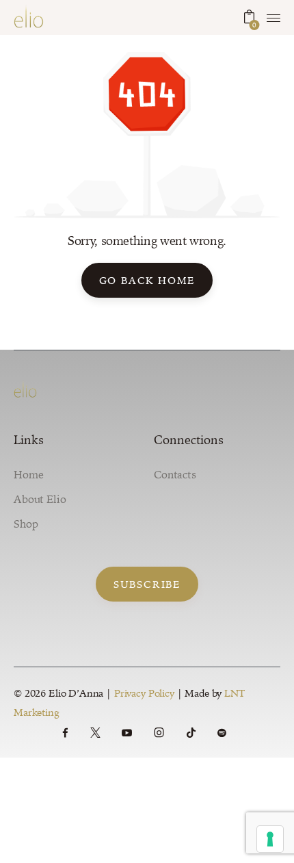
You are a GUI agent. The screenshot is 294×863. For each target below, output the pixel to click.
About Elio (40, 499)
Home (28, 474)
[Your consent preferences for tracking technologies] (270, 839)
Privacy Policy (144, 692)
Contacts (175, 474)
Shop (26, 523)
